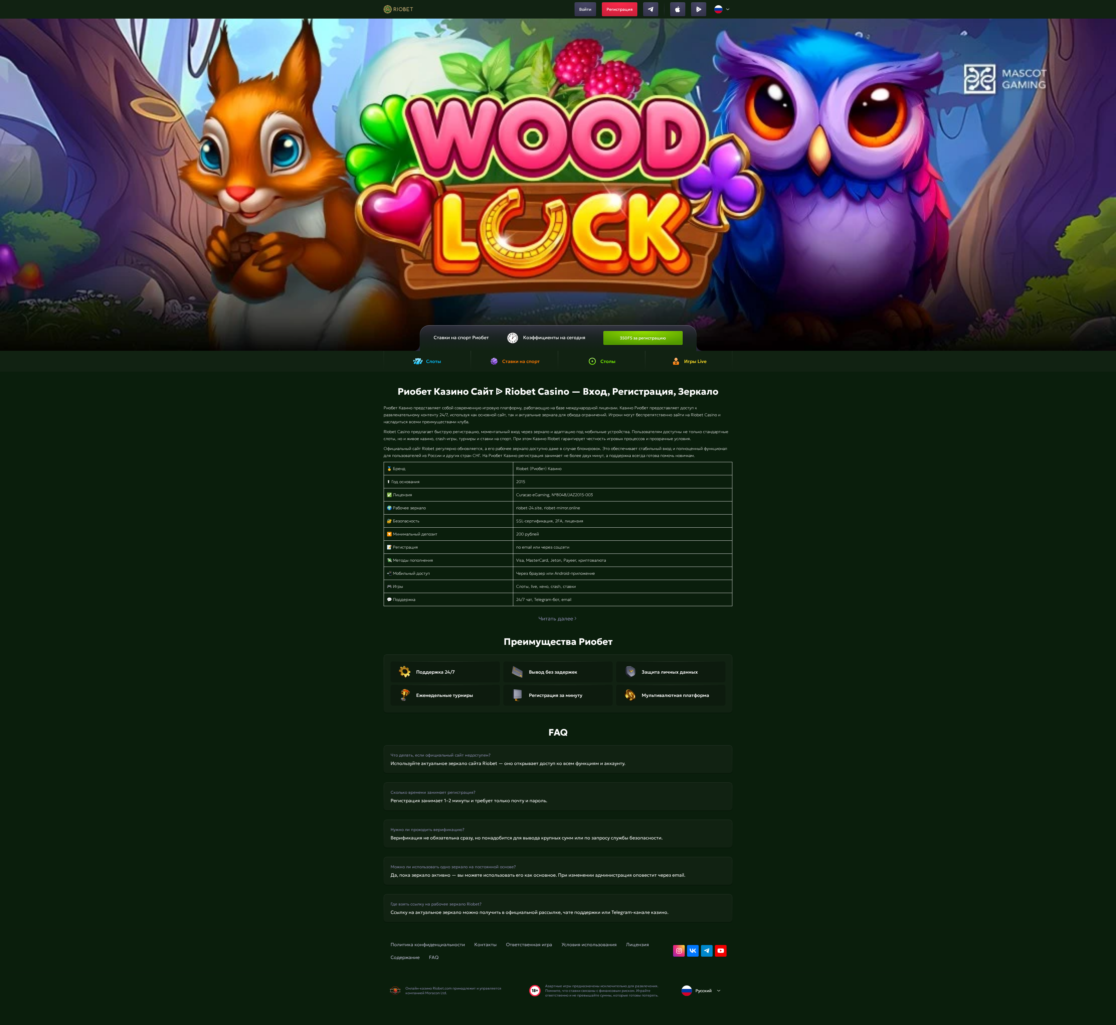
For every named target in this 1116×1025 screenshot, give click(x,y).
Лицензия (637, 944)
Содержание (405, 957)
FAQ (434, 957)
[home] (398, 9)
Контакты (485, 944)
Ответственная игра (529, 944)
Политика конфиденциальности (428, 944)
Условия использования (589, 944)
